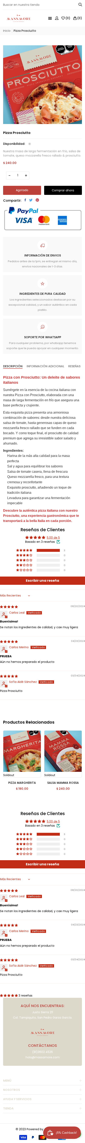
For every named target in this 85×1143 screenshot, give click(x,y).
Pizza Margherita (22, 783)
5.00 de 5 (53, 538)
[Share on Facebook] (25, 200)
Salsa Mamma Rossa (63, 783)
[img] (9, 607)
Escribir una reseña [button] (42, 580)
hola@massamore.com (43, 1057)
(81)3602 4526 (42, 1052)
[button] (24, 550)
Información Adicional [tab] (45, 366)
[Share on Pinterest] (37, 200)
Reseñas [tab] (74, 366)
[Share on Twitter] (31, 200)
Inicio (7, 31)
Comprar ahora (63, 190)
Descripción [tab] (12, 366)
